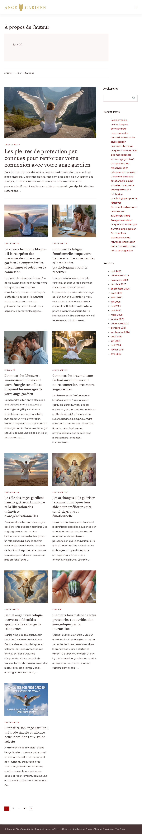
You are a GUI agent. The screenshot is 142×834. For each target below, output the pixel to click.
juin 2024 (116, 341)
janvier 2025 (117, 319)
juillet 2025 (116, 297)
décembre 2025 (120, 275)
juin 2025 (116, 301)
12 (25, 809)
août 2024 (116, 336)
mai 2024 (116, 345)
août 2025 (116, 293)
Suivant (31, 808)
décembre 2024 (120, 323)
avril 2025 (116, 310)
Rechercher (110, 88)
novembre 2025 (120, 280)
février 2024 (117, 349)
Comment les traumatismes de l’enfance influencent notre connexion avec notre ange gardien (123, 242)
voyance (56, 610)
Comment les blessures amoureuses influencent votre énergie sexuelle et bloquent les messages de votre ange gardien (23, 385)
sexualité (9, 370)
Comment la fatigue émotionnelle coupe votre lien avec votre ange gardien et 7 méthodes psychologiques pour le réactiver (124, 189)
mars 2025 (117, 315)
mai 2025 (116, 306)
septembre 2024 (120, 332)
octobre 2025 (118, 284)
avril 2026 (116, 271)
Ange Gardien (12, 144)
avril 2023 (116, 354)
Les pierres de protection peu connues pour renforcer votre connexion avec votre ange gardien (47, 158)
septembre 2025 (120, 288)
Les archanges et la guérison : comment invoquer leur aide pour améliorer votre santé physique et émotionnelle (73, 507)
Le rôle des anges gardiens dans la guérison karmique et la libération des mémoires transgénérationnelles (24, 507)
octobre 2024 (118, 328)
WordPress (120, 829)
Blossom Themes (94, 829)
